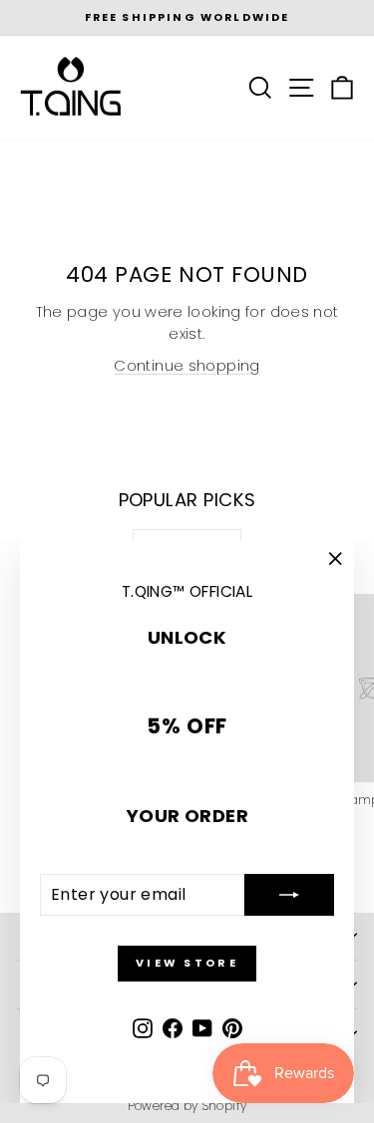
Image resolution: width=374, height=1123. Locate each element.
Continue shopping (186, 366)
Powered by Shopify (187, 1105)
